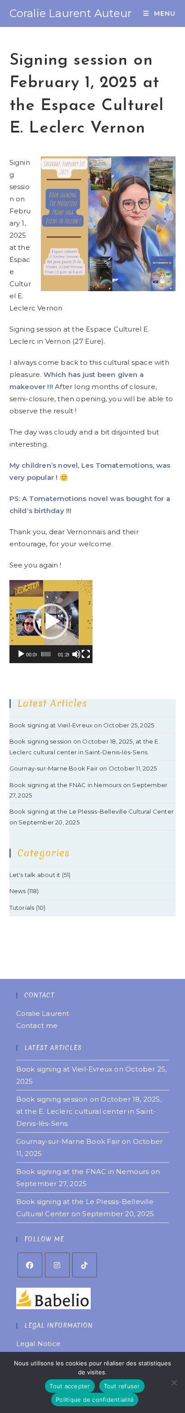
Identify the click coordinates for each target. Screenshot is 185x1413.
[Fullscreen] (85, 654)
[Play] (21, 654)
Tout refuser (122, 1386)
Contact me (37, 1025)
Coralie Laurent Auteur (70, 13)
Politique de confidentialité (95, 1399)
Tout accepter (69, 1386)
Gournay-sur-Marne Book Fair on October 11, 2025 (83, 768)
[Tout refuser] (173, 1382)
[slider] (46, 654)
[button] (51, 621)
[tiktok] (84, 1265)
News (17, 891)
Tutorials (22, 907)
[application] (50, 621)
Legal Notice (38, 1343)
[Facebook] (30, 1265)
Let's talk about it (35, 874)
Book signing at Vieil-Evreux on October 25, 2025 (81, 725)
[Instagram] (57, 1265)
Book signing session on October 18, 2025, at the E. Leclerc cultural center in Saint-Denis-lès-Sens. (89, 1111)
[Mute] (76, 654)
